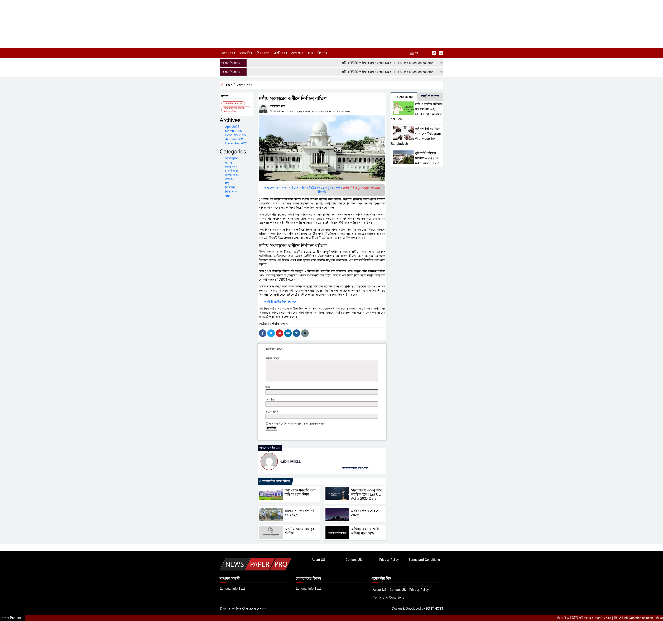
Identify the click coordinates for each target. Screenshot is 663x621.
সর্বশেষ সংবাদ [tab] (404, 97)
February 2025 (235, 135)
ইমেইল (270, 399)
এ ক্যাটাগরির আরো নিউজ (274, 481)
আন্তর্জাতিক (245, 53)
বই (227, 183)
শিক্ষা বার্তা (263, 53)
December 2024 (236, 143)
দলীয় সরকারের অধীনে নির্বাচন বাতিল (234, 110)
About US (318, 560)
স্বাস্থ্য (310, 53)
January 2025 (234, 139)
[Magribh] (255, 564)
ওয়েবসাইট (272, 411)
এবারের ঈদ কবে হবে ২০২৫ (365, 513)
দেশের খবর (228, 53)
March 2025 (233, 131)
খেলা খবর (297, 53)
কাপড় (228, 162)
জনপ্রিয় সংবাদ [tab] (430, 96)
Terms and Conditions (424, 560)
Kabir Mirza (290, 461)
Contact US (353, 560)
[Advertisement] (331, 24)
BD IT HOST (434, 608)
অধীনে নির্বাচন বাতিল (233, 103)
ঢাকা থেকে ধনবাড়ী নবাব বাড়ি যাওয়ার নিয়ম (300, 492)
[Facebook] (262, 333)
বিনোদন (322, 53)
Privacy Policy (389, 560)
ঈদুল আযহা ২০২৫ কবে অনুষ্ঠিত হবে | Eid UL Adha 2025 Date (366, 494)
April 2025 (232, 127)
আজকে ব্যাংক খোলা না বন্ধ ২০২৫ (299, 513)
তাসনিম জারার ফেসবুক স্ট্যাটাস (299, 531)
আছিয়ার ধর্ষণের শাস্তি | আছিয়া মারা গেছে (366, 531)
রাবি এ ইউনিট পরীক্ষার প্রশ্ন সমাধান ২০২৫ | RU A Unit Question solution (359, 63)
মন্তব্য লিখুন (273, 358)
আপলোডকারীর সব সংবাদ (355, 468)
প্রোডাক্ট (229, 179)
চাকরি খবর (280, 53)
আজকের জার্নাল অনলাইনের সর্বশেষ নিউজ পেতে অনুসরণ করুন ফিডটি (322, 190)
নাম (268, 387)
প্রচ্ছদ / (229, 85)
